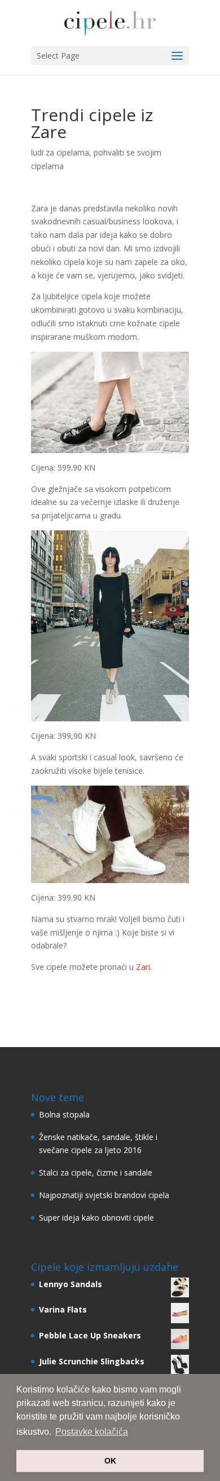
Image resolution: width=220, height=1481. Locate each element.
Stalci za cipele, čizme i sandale (95, 1172)
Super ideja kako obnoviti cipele (96, 1217)
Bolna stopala (64, 1114)
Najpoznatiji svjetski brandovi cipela (104, 1195)
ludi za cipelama (60, 152)
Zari (143, 966)
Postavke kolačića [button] (91, 1431)
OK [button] (110, 1460)
